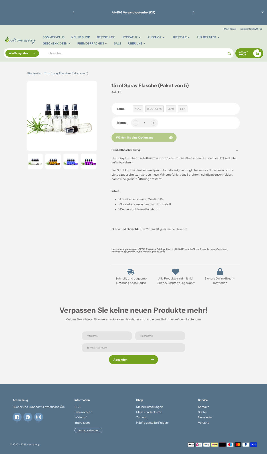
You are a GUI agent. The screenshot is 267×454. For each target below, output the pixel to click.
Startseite (34, 73)
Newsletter (205, 417)
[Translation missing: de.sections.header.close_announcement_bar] (262, 12)
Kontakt (203, 407)
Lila (182, 108)
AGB (77, 407)
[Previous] (73, 12)
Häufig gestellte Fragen (152, 422)
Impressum (82, 422)
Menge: (122, 122)
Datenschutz (83, 412)
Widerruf (80, 417)
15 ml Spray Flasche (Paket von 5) (65, 73)
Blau (171, 108)
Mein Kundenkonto (149, 412)
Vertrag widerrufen (88, 430)
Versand (203, 422)
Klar (138, 108)
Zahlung (141, 417)
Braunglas (154, 108)
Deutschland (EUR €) (251, 28)
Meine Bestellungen (149, 407)
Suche (202, 412)
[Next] (193, 12)
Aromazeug (33, 444)
